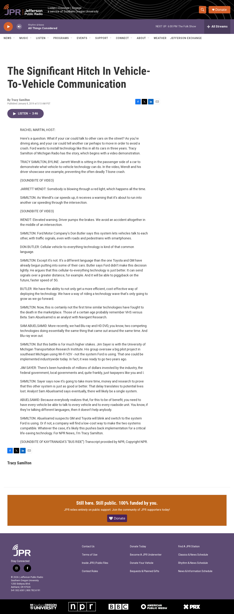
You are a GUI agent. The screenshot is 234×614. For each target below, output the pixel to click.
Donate (221, 10)
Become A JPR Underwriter (146, 554)
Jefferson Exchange (186, 38)
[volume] (19, 27)
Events (82, 38)
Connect (122, 38)
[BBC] (118, 606)
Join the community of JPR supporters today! (141, 509)
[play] (8, 27)
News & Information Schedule (195, 571)
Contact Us (88, 546)
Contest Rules (90, 571)
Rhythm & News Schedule (193, 563)
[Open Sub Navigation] (14, 38)
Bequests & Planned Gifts (144, 571)
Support (101, 38)
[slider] (25, 26)
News (8, 38)
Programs (61, 38)
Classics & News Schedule (193, 554)
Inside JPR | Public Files (95, 563)
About (141, 38)
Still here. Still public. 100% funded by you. (117, 503)
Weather (160, 38)
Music (23, 38)
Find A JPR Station (189, 546)
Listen (41, 38)
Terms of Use (89, 554)
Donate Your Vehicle (141, 563)
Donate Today (138, 546)
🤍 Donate (117, 518)
